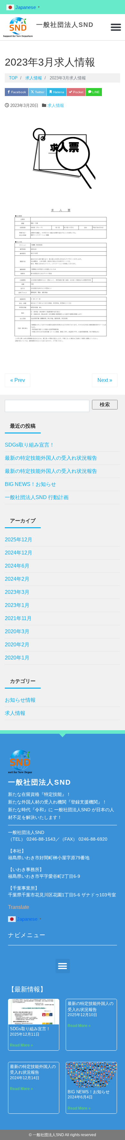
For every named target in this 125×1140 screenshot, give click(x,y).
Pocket (77, 92)
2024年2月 (17, 579)
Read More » (21, 1045)
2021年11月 (18, 618)
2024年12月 (18, 552)
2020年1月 (17, 657)
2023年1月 (17, 605)
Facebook (18, 92)
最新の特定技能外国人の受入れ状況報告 (51, 458)
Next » (104, 380)
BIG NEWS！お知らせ (30, 484)
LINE (95, 92)
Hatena (58, 92)
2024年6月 (17, 566)
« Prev (17, 380)
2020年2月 (17, 644)
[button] (116, 27)
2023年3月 (17, 592)
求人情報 (55, 105)
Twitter (39, 92)
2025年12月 (18, 539)
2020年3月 (17, 631)
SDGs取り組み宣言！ (29, 445)
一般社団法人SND (65, 24)
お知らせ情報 (20, 700)
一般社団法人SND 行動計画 (37, 497)
